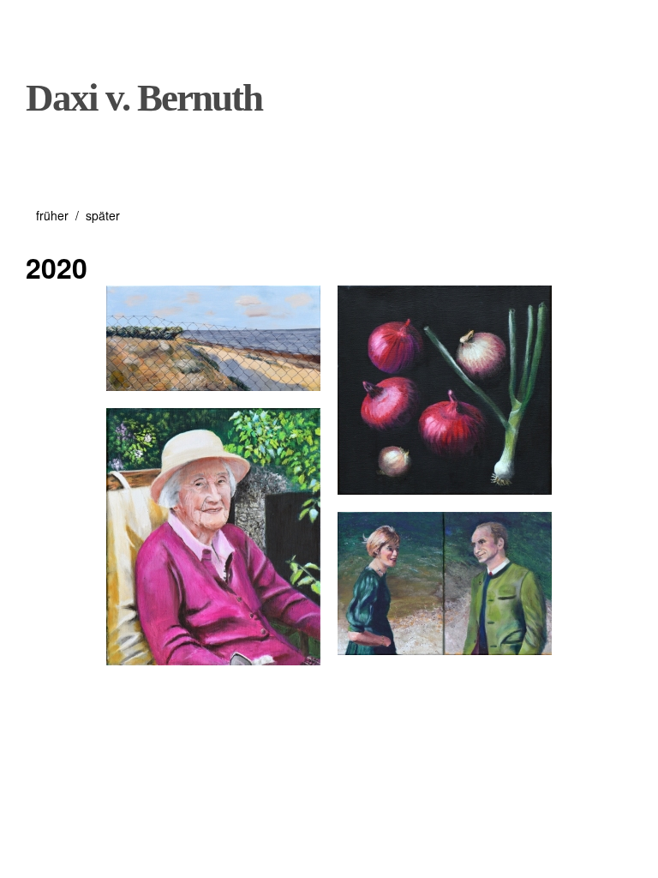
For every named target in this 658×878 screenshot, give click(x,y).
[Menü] (47, 24)
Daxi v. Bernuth (144, 97)
